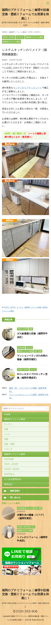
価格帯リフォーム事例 (32, 307)
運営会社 (8, 484)
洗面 (6, 439)
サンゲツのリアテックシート (27, 87)
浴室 (6, 429)
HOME (7, 414)
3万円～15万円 (10, 307)
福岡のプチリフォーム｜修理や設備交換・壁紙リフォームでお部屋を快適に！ (25, 14)
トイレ (7, 434)
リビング (8, 449)
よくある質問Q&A (12, 479)
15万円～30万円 (11, 469)
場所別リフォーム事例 (14, 419)
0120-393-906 (26, 611)
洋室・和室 (9, 444)
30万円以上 (9, 474)
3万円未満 (9, 459)
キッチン (20, 307)
